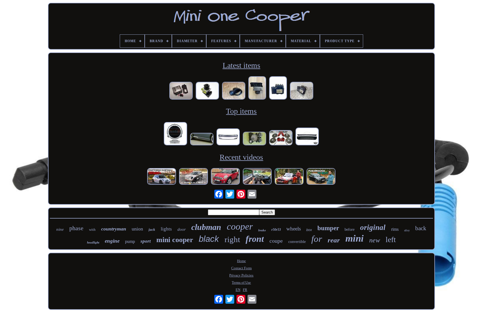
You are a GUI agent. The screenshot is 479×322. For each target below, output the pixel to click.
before (350, 229)
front (255, 239)
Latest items (241, 65)
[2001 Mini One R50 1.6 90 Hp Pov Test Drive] (257, 177)
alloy (407, 230)
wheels (293, 229)
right (232, 239)
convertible (297, 242)
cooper (240, 226)
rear (334, 240)
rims (395, 229)
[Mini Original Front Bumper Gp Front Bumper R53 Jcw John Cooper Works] (228, 137)
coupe (276, 241)
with (92, 229)
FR (245, 290)
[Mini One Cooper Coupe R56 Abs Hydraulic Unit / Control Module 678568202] (257, 88)
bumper (328, 228)
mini (354, 238)
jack (152, 229)
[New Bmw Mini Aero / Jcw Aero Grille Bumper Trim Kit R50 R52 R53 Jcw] (307, 137)
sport (146, 241)
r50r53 (276, 230)
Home (241, 261)
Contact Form (241, 268)
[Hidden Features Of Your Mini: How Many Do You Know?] (193, 177)
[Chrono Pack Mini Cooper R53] (254, 139)
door (181, 229)
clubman (206, 227)
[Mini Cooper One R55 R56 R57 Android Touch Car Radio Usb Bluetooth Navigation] (175, 134)
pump (130, 241)
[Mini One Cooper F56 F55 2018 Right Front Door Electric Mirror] (233, 91)
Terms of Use (241, 282)
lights (166, 229)
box (309, 230)
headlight (93, 242)
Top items (241, 111)
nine (60, 229)
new (374, 240)
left (391, 239)
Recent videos (241, 157)
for (316, 239)
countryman (113, 229)
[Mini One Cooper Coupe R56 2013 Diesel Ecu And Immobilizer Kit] (181, 91)
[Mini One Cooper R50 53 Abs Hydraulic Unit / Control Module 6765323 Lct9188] (207, 91)
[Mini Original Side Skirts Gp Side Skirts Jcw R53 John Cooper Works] (202, 140)
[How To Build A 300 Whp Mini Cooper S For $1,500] (161, 177)
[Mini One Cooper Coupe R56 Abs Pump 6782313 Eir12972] (278, 88)
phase (76, 228)
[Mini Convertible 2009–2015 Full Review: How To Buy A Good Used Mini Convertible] (289, 177)
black (209, 239)
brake (262, 230)
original (373, 227)
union (137, 229)
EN (238, 290)
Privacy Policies (241, 275)
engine (112, 241)
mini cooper (174, 240)
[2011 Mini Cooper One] (225, 177)
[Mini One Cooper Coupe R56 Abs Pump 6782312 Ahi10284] (301, 91)
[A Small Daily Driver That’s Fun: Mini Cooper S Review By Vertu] (321, 177)
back (420, 228)
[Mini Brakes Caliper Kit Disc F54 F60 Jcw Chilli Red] (281, 138)
